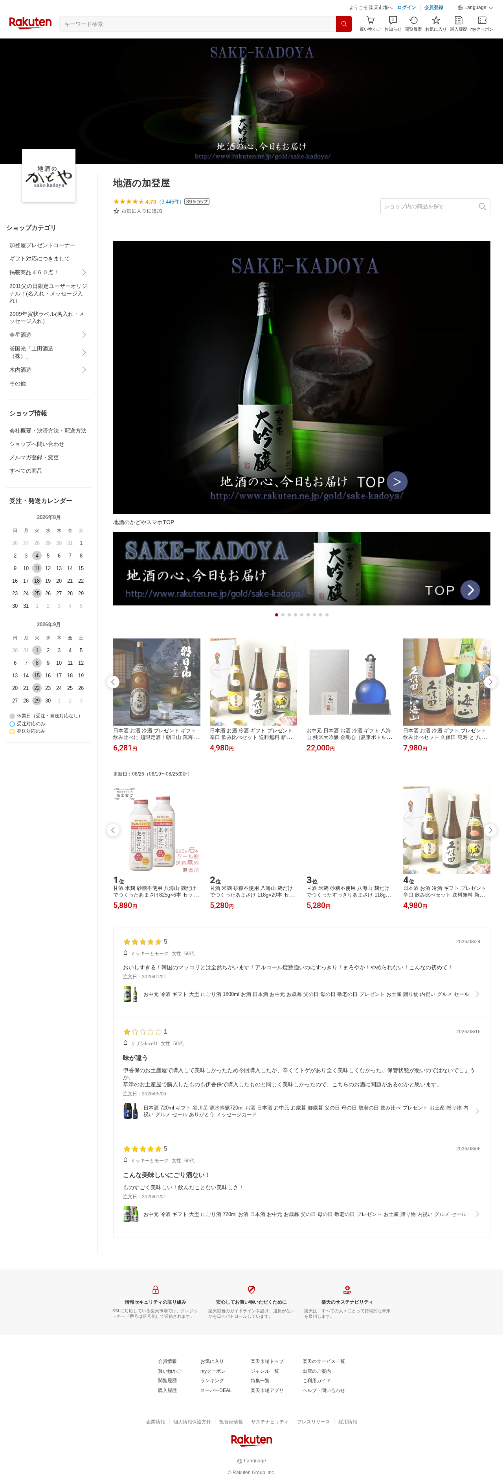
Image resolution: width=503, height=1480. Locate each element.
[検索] (344, 24)
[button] (475, 8)
